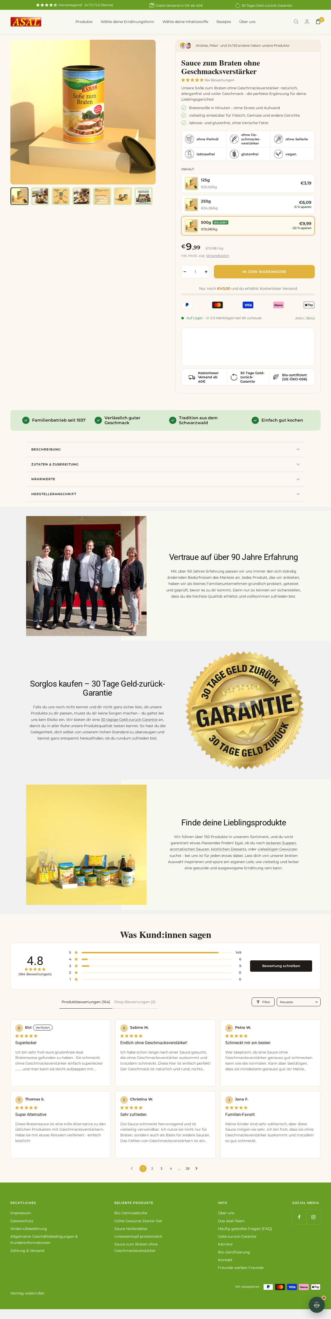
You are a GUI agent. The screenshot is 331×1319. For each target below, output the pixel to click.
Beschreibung (46, 449)
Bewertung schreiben (281, 966)
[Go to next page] (198, 1168)
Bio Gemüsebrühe (130, 1213)
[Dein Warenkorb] (318, 21)
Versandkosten (217, 256)
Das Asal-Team (231, 1221)
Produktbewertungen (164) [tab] (86, 1002)
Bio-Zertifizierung (234, 1252)
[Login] (307, 21)
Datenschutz (21, 1221)
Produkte (84, 21)
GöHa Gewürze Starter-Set (138, 1221)
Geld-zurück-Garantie (237, 1236)
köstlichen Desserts (228, 849)
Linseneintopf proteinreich (138, 1236)
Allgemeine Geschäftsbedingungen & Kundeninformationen (44, 1239)
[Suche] (296, 21)
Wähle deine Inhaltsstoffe (185, 21)
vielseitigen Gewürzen (277, 849)
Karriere (225, 1244)
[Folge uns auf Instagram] (313, 1217)
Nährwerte (43, 479)
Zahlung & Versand (27, 1250)
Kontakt (225, 1260)
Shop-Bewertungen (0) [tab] (135, 1002)
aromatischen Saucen (189, 849)
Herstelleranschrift (53, 494)
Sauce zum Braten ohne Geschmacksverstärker (135, 1247)
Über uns (247, 21)
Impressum (20, 1213)
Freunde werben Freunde (241, 1267)
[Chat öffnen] (317, 1305)
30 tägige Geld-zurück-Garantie (129, 719)
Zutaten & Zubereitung (55, 464)
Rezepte (223, 21)
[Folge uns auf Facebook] (299, 1217)
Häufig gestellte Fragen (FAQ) (245, 1228)
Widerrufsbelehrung (28, 1228)
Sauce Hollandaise (130, 1228)
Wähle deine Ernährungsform (127, 21)
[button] (193, 80)
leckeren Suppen (281, 843)
